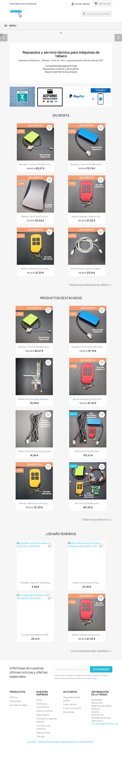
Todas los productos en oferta (90, 285)
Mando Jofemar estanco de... (35, 268)
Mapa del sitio (43, 732)
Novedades (15, 701)
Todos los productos (97, 520)
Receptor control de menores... (35, 164)
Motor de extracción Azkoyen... (34, 399)
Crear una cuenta (72, 708)
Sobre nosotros (44, 710)
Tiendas (40, 736)
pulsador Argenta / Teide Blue (35, 582)
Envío (39, 700)
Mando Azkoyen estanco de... (87, 216)
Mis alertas (68, 712)
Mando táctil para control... (35, 216)
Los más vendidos (19, 705)
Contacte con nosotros (23, 3)
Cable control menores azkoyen (34, 451)
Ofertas (14, 697)
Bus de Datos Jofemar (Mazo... (86, 268)
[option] (61, 34)
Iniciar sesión (69, 704)
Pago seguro (43, 714)
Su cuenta (70, 691)
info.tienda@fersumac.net (104, 723)
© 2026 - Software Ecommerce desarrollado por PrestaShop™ (61, 741)
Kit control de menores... (88, 451)
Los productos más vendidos (91, 651)
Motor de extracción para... (87, 582)
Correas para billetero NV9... (35, 634)
